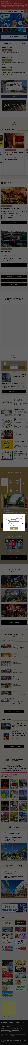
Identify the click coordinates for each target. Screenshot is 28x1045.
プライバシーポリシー (14, 521)
